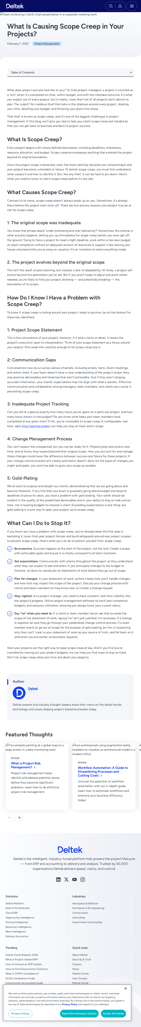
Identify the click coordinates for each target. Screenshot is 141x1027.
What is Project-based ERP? (22, 959)
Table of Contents (22, 72)
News (75, 969)
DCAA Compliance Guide (20, 978)
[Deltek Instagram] (82, 879)
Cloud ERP (12, 912)
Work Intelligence (16, 931)
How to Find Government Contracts (27, 969)
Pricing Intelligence (17, 922)
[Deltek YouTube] (74, 879)
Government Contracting (87, 922)
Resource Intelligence (18, 926)
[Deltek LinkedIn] (58, 879)
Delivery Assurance (17, 936)
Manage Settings (20, 1013)
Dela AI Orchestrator (18, 908)
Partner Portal (80, 982)
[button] (19, 818)
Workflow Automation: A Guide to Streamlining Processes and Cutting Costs (103, 771)
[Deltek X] (66, 879)
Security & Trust (81, 959)
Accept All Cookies (113, 1013)
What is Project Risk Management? (26, 765)
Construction (80, 912)
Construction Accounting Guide (24, 982)
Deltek (33, 688)
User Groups (79, 978)
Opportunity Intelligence (20, 917)
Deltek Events (80, 973)
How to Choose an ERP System (24, 964)
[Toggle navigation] (131, 6)
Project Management (47, 43)
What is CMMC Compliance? (22, 973)
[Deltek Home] (15, 6)
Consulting (78, 917)
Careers (77, 964)
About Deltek (80, 954)
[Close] (126, 988)
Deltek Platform (15, 903)
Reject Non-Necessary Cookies (79, 1013)
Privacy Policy (69, 1004)
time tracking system (36, 426)
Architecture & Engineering (88, 908)
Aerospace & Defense (85, 903)
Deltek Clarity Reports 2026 (22, 954)
